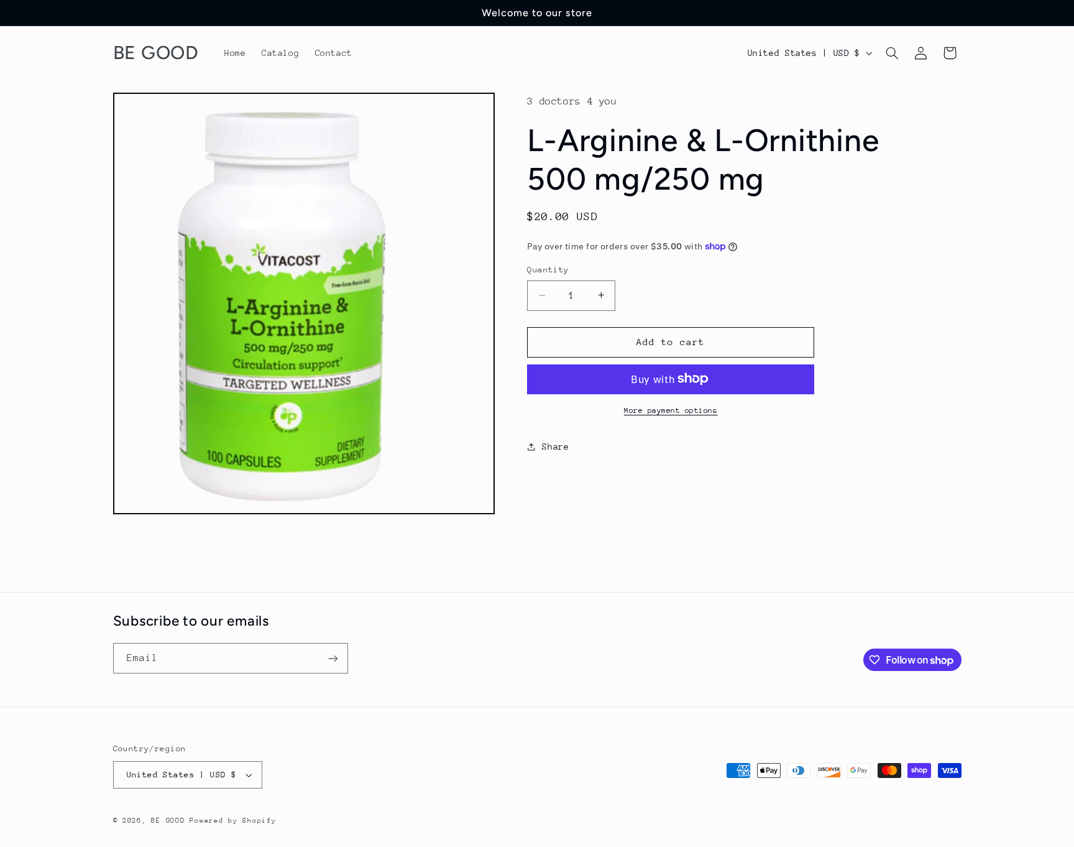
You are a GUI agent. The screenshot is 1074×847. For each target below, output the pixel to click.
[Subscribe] (332, 658)
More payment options (671, 409)
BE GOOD (168, 821)
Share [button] (555, 446)
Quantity (548, 269)
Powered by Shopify (233, 821)
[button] (892, 53)
